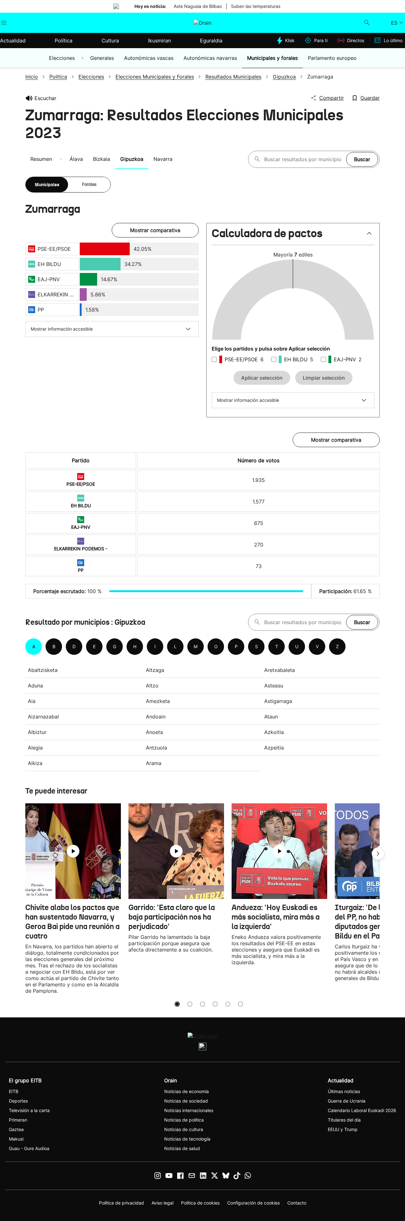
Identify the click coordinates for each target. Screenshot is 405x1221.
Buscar (362, 159)
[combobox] (304, 159)
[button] (293, 236)
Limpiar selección (324, 378)
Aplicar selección (262, 378)
